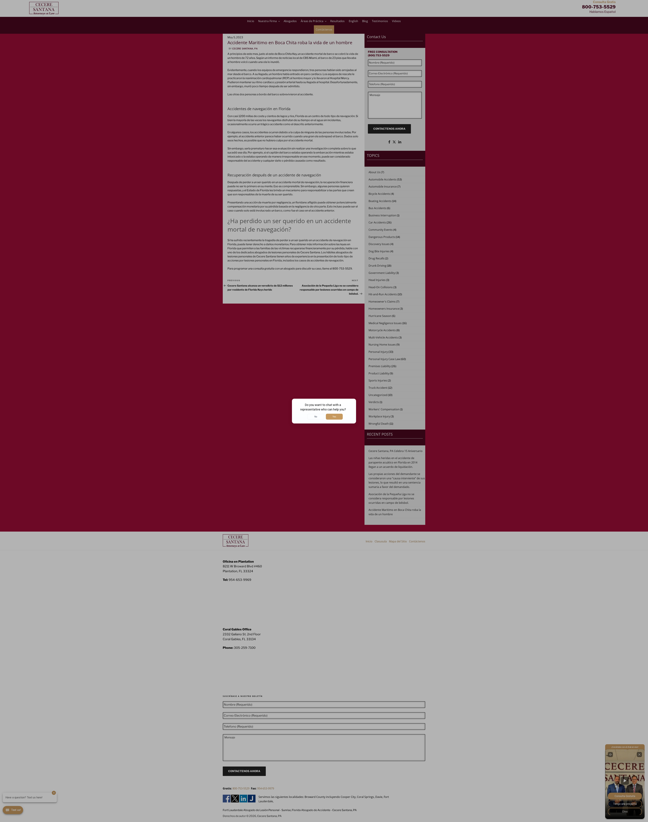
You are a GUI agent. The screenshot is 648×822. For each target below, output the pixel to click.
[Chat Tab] (324, 411)
